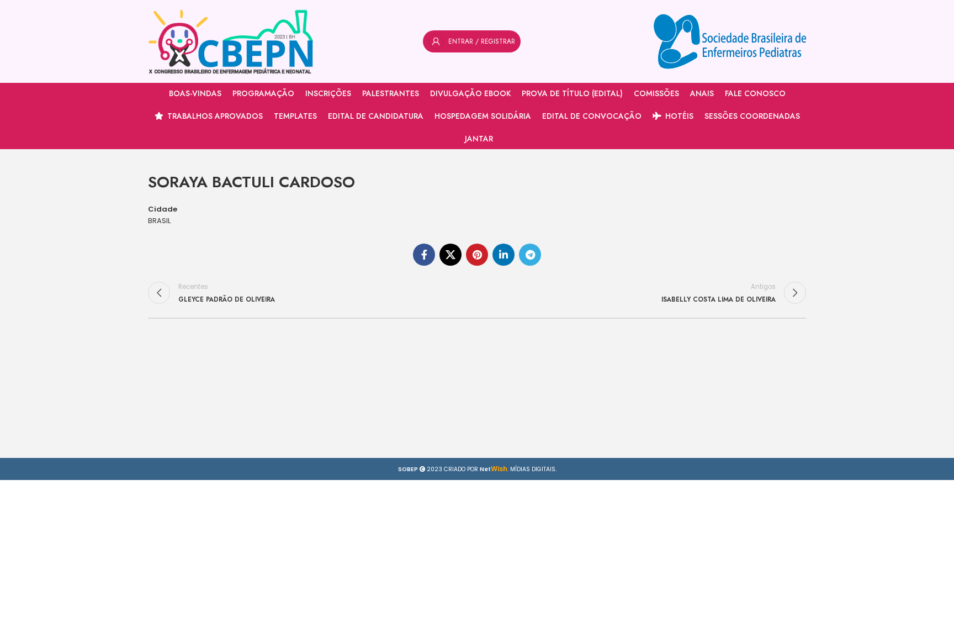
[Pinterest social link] (477, 255)
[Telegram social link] (530, 255)
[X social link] (450, 255)
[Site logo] (231, 41)
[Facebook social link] (424, 255)
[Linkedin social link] (503, 255)
